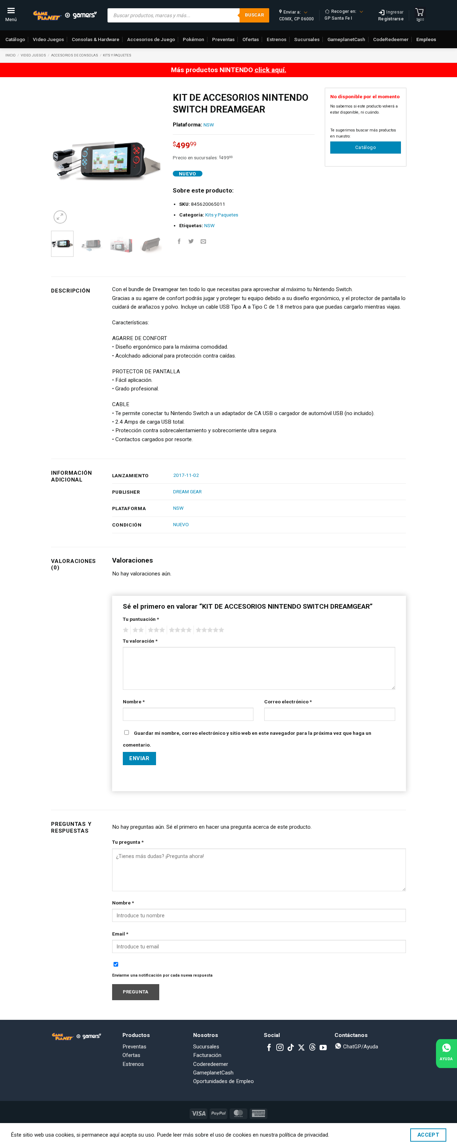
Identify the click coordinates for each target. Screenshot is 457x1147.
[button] (60, 217)
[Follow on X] (301, 1048)
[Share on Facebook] (179, 241)
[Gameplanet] (64, 15)
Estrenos (276, 39)
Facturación (207, 1055)
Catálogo (15, 39)
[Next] (151, 156)
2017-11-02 (186, 475)
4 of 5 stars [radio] (179, 630)
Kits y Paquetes (117, 55)
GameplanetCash (346, 39)
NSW (209, 125)
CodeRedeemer (390, 39)
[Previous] (62, 156)
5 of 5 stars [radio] (209, 630)
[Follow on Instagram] (279, 1048)
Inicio (10, 55)
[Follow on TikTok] (290, 1048)
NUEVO (181, 524)
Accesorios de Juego (151, 39)
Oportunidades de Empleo (223, 1081)
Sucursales (307, 39)
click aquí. (270, 70)
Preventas (223, 39)
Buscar (254, 15)
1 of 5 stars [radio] (125, 630)
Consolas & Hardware (95, 39)
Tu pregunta (128, 842)
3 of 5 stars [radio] (155, 630)
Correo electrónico (288, 701)
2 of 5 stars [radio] (137, 630)
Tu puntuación (141, 619)
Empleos (426, 39)
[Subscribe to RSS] (312, 1048)
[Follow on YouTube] (323, 1048)
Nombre (134, 701)
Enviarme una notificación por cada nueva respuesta (162, 975)
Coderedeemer (210, 1064)
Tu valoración (140, 641)
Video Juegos (48, 39)
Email (120, 934)
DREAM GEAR (187, 491)
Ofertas (250, 39)
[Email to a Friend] (203, 241)
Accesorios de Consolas (74, 55)
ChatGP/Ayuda (360, 1046)
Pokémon (193, 39)
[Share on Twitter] (191, 241)
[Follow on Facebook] (269, 1048)
